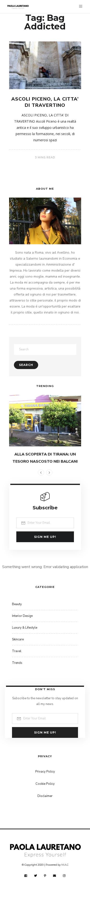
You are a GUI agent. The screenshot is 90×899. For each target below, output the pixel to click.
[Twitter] (35, 875)
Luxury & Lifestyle (24, 628)
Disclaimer (45, 796)
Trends (17, 663)
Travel (16, 651)
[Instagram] (64, 875)
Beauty (17, 604)
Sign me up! (45, 537)
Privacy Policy (45, 771)
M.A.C (64, 864)
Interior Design (22, 616)
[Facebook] (25, 875)
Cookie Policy (45, 784)
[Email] (54, 875)
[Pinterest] (45, 875)
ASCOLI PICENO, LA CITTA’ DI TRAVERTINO (45, 102)
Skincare (18, 639)
